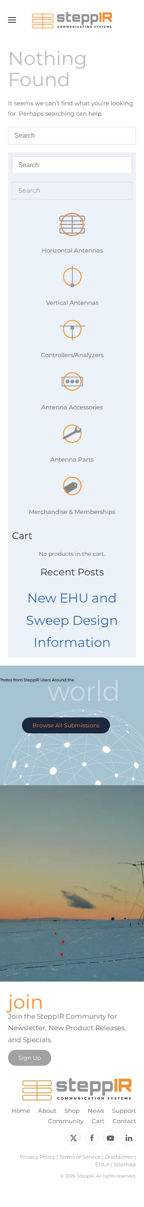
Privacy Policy (37, 1157)
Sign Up (29, 1057)
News (96, 1110)
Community (66, 1121)
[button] (12, 20)
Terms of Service (80, 1157)
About (47, 1110)
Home (21, 1110)
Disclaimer (119, 1157)
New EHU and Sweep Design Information (72, 620)
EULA (102, 1164)
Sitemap (125, 1164)
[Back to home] (72, 20)
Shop (72, 1110)
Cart (98, 1121)
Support (124, 1110)
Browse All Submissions (66, 725)
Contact (124, 1121)
